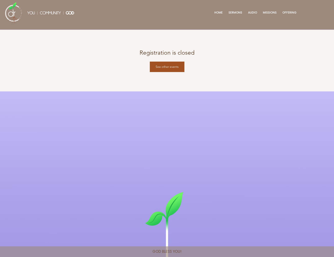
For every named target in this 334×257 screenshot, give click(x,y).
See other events (167, 67)
